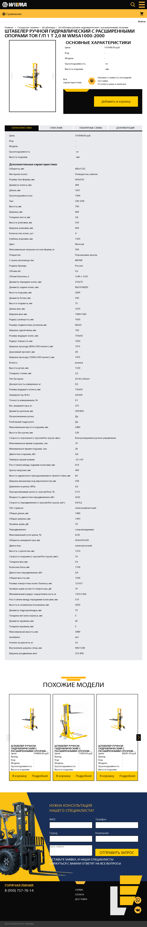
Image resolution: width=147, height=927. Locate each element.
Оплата (79, 895)
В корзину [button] (19, 776)
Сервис (79, 890)
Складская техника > (29, 27)
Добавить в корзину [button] (115, 101)
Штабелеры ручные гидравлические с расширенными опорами (93, 27)
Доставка (81, 899)
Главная (9, 27)
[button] (138, 737)
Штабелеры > (49, 27)
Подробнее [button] (40, 776)
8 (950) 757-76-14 (19, 891)
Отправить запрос (117, 852)
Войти (141, 22)
